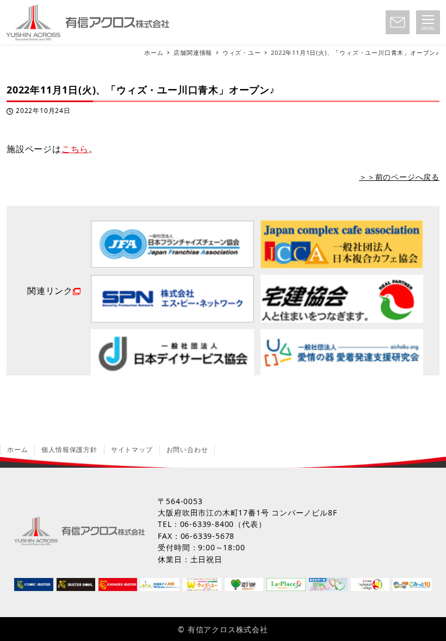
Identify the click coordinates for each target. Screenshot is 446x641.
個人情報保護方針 (69, 449)
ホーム (17, 449)
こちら (75, 149)
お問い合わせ (187, 449)
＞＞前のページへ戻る (399, 177)
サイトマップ (132, 449)
